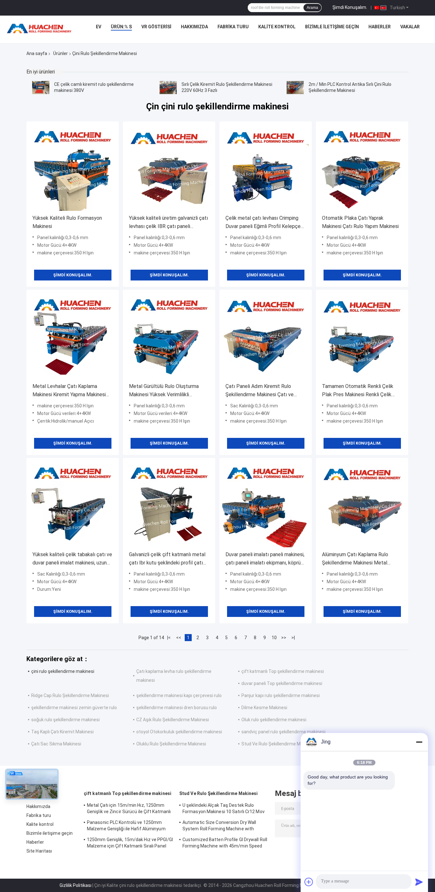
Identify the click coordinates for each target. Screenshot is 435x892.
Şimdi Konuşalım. (349, 7)
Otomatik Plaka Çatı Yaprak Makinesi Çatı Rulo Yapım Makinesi (360, 222)
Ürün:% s (121, 26)
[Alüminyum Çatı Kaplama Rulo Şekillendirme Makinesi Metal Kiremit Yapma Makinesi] (362, 504)
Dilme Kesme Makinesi (264, 707)
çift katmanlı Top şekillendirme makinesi (282, 671)
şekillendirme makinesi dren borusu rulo (176, 707)
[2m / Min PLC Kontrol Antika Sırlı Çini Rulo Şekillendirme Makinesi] (295, 87)
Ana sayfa (36, 53)
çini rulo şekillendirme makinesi (62, 671)
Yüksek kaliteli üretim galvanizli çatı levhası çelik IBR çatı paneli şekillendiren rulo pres (168, 223)
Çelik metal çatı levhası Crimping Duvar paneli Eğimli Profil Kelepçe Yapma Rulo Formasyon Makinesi (263, 223)
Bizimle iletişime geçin (332, 26)
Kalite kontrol (277, 26)
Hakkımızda (194, 26)
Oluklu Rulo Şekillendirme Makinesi (171, 743)
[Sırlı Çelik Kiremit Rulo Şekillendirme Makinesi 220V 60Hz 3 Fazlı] (168, 87)
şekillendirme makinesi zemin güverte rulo (74, 707)
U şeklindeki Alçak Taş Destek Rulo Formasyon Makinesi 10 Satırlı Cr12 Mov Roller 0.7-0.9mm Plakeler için (223, 809)
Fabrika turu (233, 26)
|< (169, 637)
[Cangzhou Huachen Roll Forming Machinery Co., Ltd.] (41, 28)
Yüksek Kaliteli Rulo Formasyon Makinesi (67, 222)
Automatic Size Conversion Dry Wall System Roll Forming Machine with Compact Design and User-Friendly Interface (219, 826)
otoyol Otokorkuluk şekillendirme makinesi (179, 731)
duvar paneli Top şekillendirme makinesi (281, 683)
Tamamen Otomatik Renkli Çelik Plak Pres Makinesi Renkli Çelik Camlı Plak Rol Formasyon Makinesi (361, 391)
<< (178, 637)
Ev (98, 26)
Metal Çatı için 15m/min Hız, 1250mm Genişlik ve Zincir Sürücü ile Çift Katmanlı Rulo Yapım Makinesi (129, 809)
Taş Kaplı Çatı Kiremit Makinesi (62, 731)
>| (293, 637)
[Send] (419, 882)
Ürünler (60, 53)
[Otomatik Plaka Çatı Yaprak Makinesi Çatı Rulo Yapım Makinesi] (362, 167)
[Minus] (419, 742)
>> (283, 637)
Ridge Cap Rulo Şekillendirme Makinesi (70, 695)
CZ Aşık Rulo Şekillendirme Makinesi (172, 719)
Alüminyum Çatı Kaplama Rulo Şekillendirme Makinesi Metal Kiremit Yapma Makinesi (355, 559)
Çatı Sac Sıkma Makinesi (56, 743)
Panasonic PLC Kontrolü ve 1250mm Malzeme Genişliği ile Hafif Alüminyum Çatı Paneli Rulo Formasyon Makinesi (126, 826)
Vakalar (410, 26)
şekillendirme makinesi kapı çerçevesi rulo (179, 695)
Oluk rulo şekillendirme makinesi (273, 719)
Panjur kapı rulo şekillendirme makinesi (280, 695)
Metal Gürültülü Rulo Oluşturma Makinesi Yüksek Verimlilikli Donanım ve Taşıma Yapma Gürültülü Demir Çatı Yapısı (164, 391)
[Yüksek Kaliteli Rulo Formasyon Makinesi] (72, 167)
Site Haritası (39, 851)
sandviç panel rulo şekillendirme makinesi (283, 731)
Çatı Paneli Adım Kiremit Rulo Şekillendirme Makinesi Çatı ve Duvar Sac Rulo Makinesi (259, 391)
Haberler (379, 26)
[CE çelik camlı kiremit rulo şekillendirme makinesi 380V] (40, 87)
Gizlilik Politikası (75, 885)
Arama (312, 7)
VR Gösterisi (156, 26)
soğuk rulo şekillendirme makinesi (65, 719)
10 (274, 637)
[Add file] (308, 882)
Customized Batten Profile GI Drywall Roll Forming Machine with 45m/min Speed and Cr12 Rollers (224, 843)
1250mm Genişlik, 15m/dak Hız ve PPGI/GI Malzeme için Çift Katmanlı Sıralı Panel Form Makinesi (130, 843)
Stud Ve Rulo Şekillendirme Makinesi (278, 743)
